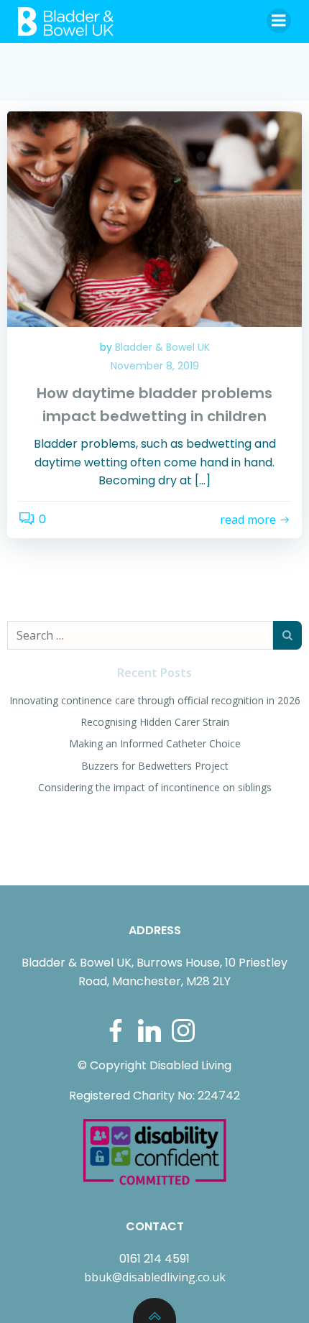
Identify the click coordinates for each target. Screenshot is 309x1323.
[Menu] (279, 21)
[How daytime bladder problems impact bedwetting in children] (154, 218)
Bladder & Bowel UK (162, 347)
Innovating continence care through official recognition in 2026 (154, 700)
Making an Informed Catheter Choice (155, 743)
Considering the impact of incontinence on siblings (155, 787)
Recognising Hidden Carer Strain (154, 722)
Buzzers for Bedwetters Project (155, 766)
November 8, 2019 (155, 366)
